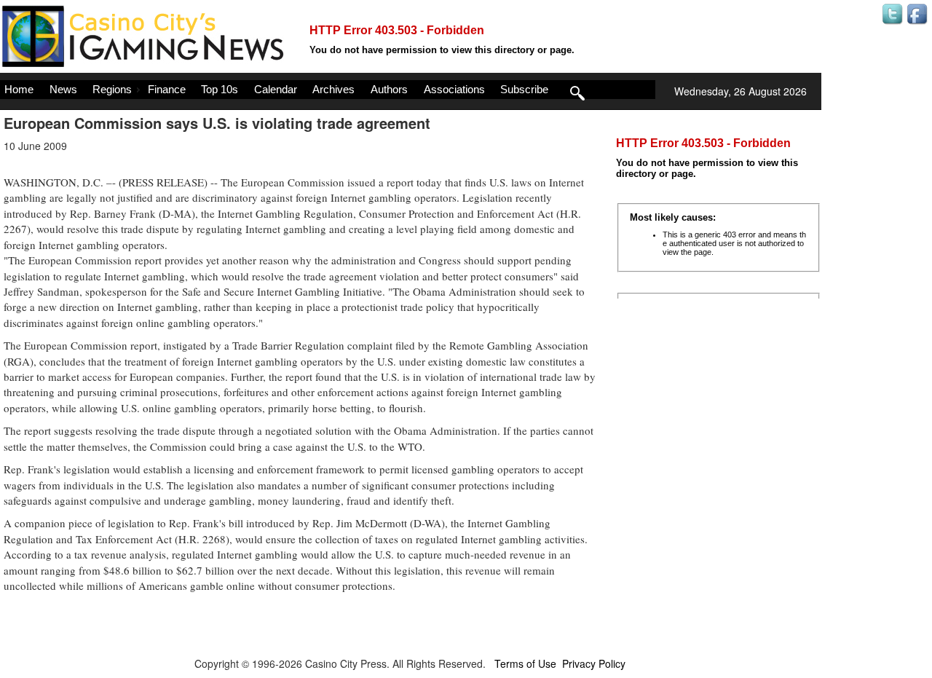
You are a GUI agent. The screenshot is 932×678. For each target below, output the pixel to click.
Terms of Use (525, 663)
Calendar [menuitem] (275, 89)
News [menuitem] (63, 89)
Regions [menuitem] (112, 89)
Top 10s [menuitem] (219, 89)
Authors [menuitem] (389, 89)
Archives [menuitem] (333, 89)
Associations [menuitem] (454, 89)
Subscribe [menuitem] (524, 89)
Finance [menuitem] (167, 89)
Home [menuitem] (18, 89)
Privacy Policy (593, 663)
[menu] (327, 89)
